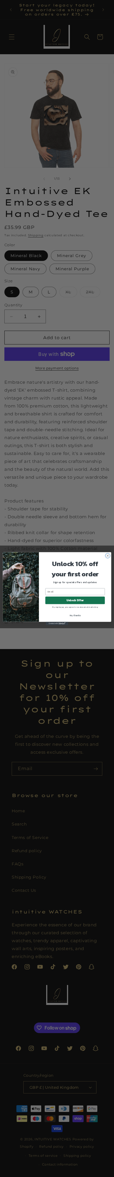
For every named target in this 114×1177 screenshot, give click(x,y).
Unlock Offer (75, 600)
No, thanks (75, 615)
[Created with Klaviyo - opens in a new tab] (57, 623)
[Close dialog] (107, 555)
